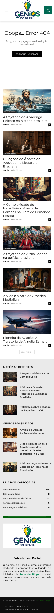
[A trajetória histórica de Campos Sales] (10, 377)
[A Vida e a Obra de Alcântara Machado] (10, 433)
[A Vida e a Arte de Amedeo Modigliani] (27, 280)
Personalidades (10, 112)
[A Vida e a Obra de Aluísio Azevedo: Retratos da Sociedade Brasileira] (10, 391)
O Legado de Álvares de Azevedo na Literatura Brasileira (21, 162)
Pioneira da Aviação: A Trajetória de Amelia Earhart (25, 339)
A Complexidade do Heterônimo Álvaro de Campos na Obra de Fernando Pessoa (26, 210)
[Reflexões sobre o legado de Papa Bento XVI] (10, 410)
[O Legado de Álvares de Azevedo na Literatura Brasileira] (27, 143)
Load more (26, 352)
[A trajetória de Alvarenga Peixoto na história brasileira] (27, 101)
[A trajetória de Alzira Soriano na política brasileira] (27, 238)
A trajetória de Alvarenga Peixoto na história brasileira (25, 119)
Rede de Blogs (29, 574)
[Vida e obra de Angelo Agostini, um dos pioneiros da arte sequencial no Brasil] (10, 447)
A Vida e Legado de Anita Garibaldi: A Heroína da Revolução (35, 467)
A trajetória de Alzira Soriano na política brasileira (25, 255)
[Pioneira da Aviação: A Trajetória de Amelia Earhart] (27, 322)
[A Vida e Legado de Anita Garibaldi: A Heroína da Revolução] (10, 467)
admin (6, 124)
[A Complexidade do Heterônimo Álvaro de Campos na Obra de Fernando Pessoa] (27, 189)
